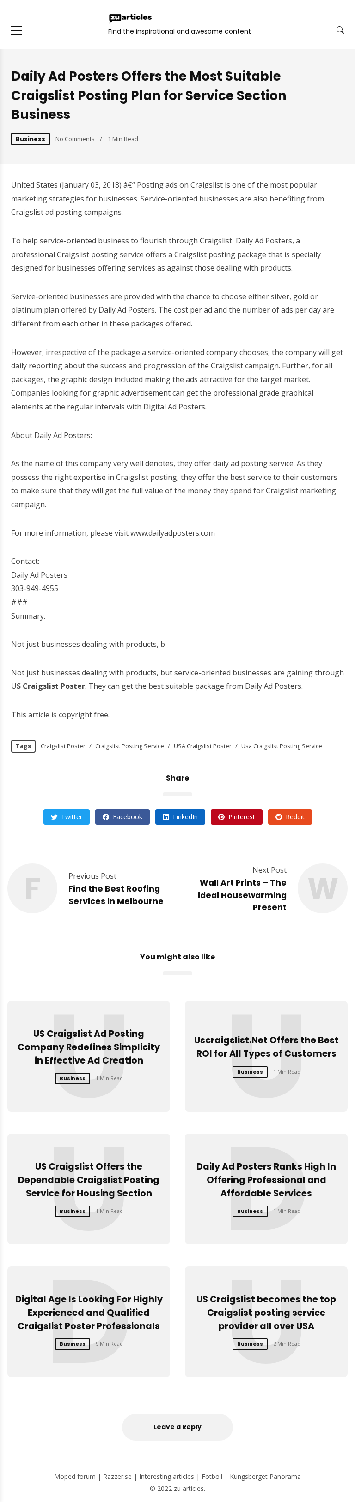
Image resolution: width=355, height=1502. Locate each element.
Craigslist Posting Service (129, 746)
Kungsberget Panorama (265, 1476)
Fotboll (212, 1476)
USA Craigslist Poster (203, 746)
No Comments (75, 139)
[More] (16, 30)
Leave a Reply (177, 1426)
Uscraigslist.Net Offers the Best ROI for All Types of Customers (266, 1047)
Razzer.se (117, 1476)
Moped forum (75, 1476)
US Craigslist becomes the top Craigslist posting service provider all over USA (266, 1312)
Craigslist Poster (63, 746)
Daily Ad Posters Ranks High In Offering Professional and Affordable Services (266, 1180)
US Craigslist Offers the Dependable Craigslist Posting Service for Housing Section (88, 1180)
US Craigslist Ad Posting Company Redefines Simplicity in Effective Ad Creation (89, 1047)
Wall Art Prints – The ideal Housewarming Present (242, 895)
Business (30, 139)
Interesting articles (166, 1476)
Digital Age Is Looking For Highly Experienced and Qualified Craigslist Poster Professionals (89, 1312)
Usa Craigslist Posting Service (281, 746)
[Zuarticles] (131, 18)
